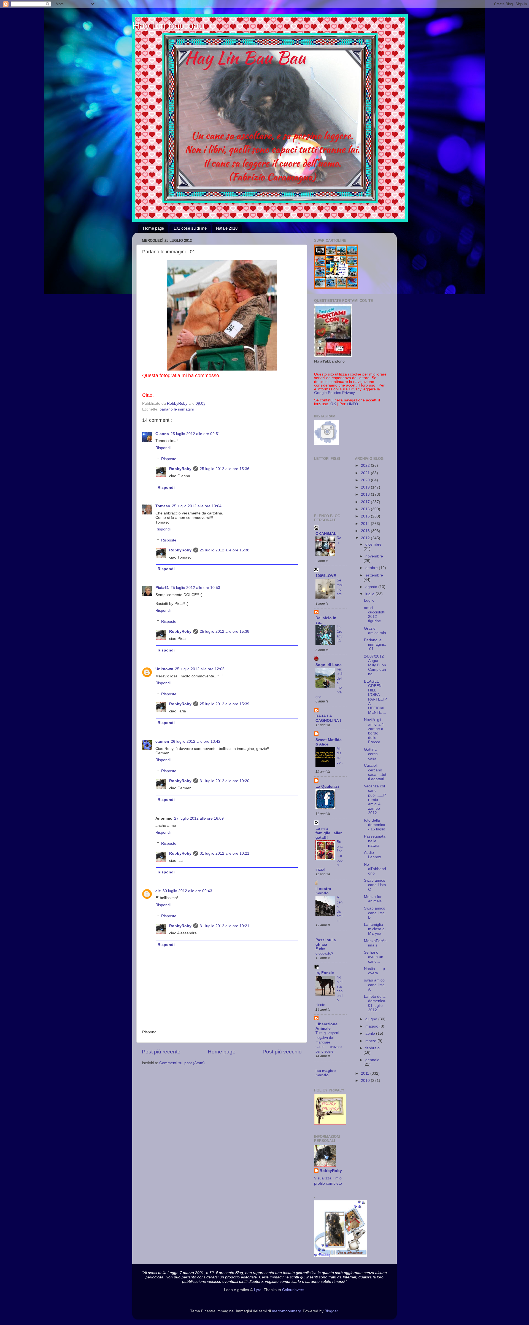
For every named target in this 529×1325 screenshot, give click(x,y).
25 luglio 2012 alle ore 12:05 (200, 669)
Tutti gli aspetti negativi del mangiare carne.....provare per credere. (328, 1042)
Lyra (257, 1290)
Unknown (164, 669)
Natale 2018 (226, 228)
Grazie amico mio (375, 630)
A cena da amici (339, 908)
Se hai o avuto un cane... (373, 956)
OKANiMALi (326, 534)
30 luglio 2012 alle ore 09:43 (187, 891)
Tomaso (162, 506)
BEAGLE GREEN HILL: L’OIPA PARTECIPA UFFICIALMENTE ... (375, 697)
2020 (366, 480)
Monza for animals (373, 899)
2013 (366, 531)
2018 (366, 494)
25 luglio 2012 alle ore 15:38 (224, 550)
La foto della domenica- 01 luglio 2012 (375, 1003)
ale (158, 891)
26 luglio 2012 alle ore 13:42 (195, 741)
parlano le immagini (177, 409)
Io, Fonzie (324, 973)
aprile (370, 1033)
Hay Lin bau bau (168, 25)
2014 (366, 524)
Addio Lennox (372, 855)
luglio (370, 594)
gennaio (372, 1060)
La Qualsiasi (327, 786)
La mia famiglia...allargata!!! (328, 833)
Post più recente (161, 1052)
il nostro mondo (323, 891)
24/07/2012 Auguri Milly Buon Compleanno (375, 665)
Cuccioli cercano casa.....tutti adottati (375, 772)
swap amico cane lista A (374, 984)
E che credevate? (324, 951)
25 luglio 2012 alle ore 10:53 (195, 588)
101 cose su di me (190, 228)
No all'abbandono (375, 868)
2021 (366, 473)
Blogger (331, 1311)
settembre (374, 575)
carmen (162, 741)
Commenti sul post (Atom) (182, 1063)
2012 (366, 538)
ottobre (372, 568)
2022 (366, 465)
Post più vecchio (282, 1052)
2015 (366, 516)
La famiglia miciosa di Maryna (374, 928)
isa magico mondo (325, 1073)
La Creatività (339, 634)
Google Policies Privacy (334, 393)
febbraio (372, 1048)
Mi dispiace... (340, 758)
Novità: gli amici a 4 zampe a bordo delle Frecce (374, 731)
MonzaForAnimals (375, 943)
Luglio (369, 600)
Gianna (162, 434)
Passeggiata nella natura (374, 840)
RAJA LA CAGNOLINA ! (328, 718)
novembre (374, 556)
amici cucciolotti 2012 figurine (374, 614)
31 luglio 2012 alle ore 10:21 (224, 853)
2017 (366, 502)
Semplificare (339, 587)
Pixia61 (162, 588)
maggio (372, 1026)
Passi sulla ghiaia (325, 942)
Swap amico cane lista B (374, 912)
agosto (371, 587)
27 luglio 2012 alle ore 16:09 (199, 818)
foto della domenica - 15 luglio (374, 824)
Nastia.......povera (374, 971)
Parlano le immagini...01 (375, 644)
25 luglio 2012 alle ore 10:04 (197, 506)
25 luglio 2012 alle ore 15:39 (224, 704)
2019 (366, 487)
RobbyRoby (180, 469)
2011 (365, 1073)
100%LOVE (325, 576)
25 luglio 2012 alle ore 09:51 (195, 434)
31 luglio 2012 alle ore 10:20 (224, 781)
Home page (153, 228)
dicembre (373, 544)
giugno (371, 1019)
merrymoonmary (286, 1311)
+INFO (352, 404)
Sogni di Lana (328, 665)
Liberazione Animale (326, 1026)
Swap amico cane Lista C (375, 884)
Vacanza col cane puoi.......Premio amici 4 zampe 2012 (375, 799)
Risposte (168, 459)
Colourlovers (293, 1290)
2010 (366, 1081)
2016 (366, 509)
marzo (371, 1041)
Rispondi (163, 448)
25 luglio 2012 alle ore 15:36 (224, 469)
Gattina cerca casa (371, 753)
